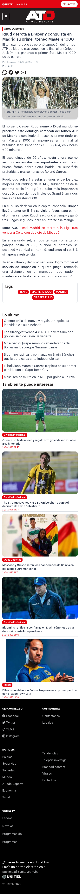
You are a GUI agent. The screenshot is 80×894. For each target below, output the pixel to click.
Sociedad (8, 770)
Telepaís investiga (54, 760)
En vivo (70, 4)
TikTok (10, 729)
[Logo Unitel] (40, 16)
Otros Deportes (14, 29)
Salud (6, 797)
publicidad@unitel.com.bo (20, 871)
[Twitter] (17, 72)
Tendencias (50, 753)
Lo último (10, 315)
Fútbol (7, 685)
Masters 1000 (41, 292)
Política (7, 757)
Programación (12, 834)
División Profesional (14, 435)
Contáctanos (51, 716)
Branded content (53, 767)
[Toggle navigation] (5, 16)
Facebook (12, 716)
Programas (9, 842)
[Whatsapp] (4, 72)
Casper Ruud (43, 297)
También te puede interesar (27, 384)
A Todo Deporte (12, 784)
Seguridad (9, 763)
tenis (23, 292)
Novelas (7, 826)
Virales (47, 773)
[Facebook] (11, 72)
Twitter (10, 722)
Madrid (61, 292)
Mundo (7, 777)
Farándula (49, 780)
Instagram (12, 736)
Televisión (21, 4)
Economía (9, 790)
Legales (47, 722)
